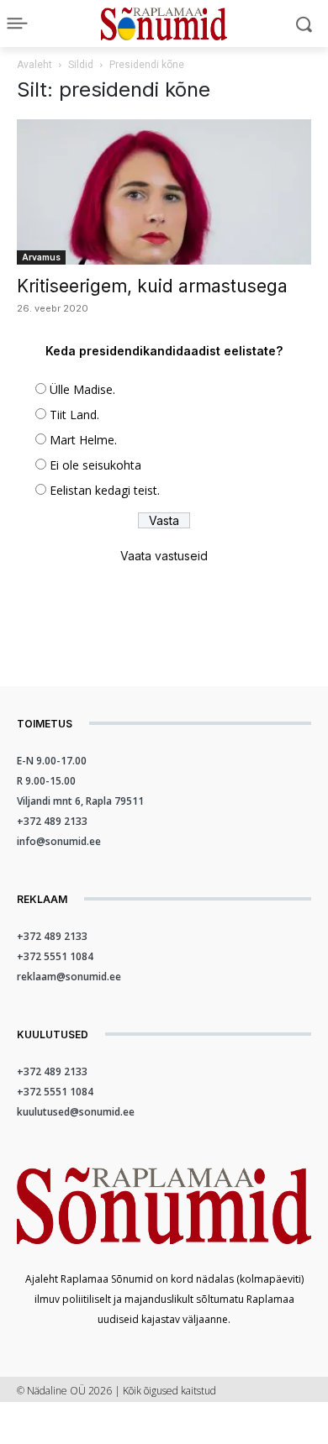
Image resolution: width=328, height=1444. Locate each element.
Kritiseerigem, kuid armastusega (152, 286)
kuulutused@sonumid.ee (76, 1112)
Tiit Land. (74, 415)
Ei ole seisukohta (95, 465)
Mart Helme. (83, 440)
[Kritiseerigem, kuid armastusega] (164, 192)
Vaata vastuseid (164, 556)
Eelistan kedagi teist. (105, 490)
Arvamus (41, 257)
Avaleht (34, 65)
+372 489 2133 (52, 821)
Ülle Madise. (82, 389)
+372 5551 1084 (55, 956)
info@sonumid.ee (59, 841)
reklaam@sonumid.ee (69, 976)
